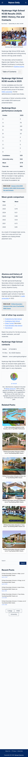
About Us (7, 751)
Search (3, 560)
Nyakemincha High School (13, 319)
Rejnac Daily (14, 2)
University (14, 614)
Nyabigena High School (12, 321)
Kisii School (8, 328)
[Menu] (2, 2)
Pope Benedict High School (13, 325)
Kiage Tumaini (9, 323)
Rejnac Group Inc (10, 388)
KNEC (18, 611)
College (10, 611)
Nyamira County (19, 66)
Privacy (14, 751)
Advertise (20, 751)
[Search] (25, 2)
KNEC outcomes (7, 92)
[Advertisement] (14, 256)
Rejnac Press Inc (19, 755)
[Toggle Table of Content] (18, 72)
